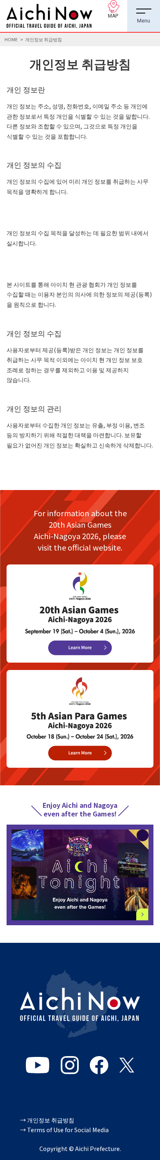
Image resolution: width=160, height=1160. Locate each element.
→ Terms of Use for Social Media (64, 1129)
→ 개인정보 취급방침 (47, 1119)
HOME (11, 39)
